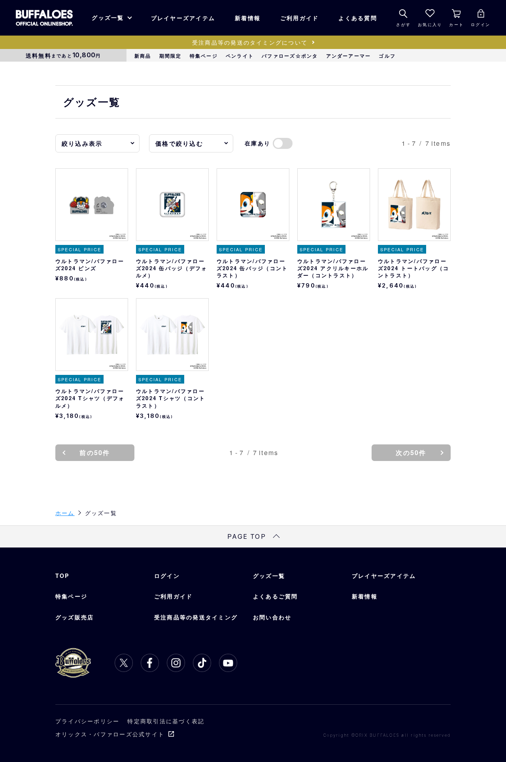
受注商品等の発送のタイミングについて (250, 42)
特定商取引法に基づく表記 (165, 721)
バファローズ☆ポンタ (290, 55)
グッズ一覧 (108, 17)
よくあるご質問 (275, 596)
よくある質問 (357, 18)
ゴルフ (387, 55)
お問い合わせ (272, 617)
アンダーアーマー (348, 55)
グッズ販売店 (74, 617)
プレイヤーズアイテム (183, 18)
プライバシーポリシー (87, 721)
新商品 (142, 55)
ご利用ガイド (299, 18)
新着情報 (248, 18)
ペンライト (240, 55)
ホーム (65, 513)
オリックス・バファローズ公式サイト (109, 734)
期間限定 (170, 55)
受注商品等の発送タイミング (196, 617)
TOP (62, 575)
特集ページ (204, 55)
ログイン (167, 575)
